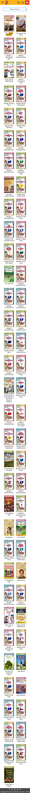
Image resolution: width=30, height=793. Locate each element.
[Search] (18, 2)
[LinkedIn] (15, 789)
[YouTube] (18, 789)
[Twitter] (12, 789)
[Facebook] (9, 789)
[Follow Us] (22, 2)
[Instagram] (20, 789)
